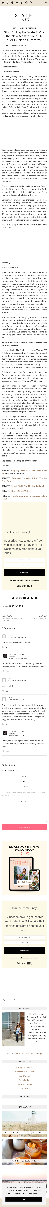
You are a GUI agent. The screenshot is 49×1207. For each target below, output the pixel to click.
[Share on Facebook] (13, 606)
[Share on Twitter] (16, 606)
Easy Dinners (24, 1076)
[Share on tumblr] (23, 606)
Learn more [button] (32, 1193)
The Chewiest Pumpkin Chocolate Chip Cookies (12, 618)
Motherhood (31, 28)
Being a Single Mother (21, 491)
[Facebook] (26, 3)
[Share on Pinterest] (20, 606)
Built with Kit (24, 586)
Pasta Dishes (24, 1080)
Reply (7, 647)
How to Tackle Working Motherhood (27, 486)
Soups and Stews (24, 1084)
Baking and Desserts (24, 1067)
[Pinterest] (12, 3)
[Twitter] (3, 3)
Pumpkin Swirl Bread (40, 617)
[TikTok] (22, 3)
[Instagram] (8, 3)
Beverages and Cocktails (24, 1071)
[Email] (36, 598)
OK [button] (24, 1199)
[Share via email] (9, 606)
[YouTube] (17, 3)
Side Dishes (24, 1088)
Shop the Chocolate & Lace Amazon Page (24, 1053)
